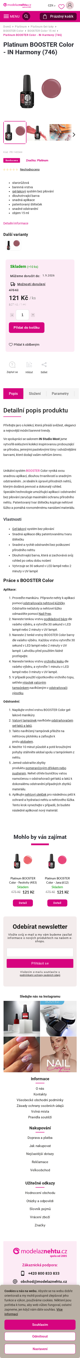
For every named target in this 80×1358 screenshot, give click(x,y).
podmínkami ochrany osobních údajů (40, 975)
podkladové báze (55, 619)
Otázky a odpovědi (40, 1201)
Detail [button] (23, 903)
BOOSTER (33, 470)
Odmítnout (40, 1336)
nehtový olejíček (35, 794)
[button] (23, 898)
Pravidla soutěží (40, 1117)
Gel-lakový (19, 529)
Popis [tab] (13, 394)
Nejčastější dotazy (40, 1154)
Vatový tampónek (24, 720)
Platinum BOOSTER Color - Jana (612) (22, 880)
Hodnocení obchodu (40, 1193)
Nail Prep (45, 614)
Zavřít (59, 380)
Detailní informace (15, 223)
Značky (40, 1225)
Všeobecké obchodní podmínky (40, 1100)
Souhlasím (40, 1325)
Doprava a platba (40, 1138)
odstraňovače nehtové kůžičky (44, 603)
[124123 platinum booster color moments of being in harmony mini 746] (13, 245)
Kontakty (40, 1094)
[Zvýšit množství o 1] (33, 315)
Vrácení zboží (40, 1217)
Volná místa (40, 1112)
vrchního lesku (54, 661)
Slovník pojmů (40, 1209)
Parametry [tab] (60, 394)
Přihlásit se (40, 963)
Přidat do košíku (27, 327)
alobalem (26, 741)
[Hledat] (26, 16)
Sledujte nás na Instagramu (40, 996)
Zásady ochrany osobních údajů (40, 1106)
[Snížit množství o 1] (12, 315)
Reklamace (40, 1162)
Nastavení (40, 1349)
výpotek (27, 682)
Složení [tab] (35, 394)
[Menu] (6, 16)
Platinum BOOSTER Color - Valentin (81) (57, 880)
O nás (40, 1089)
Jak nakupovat (40, 1146)
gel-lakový (19, 191)
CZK (51, 5)
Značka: (37, 160)
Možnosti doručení (31, 284)
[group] (23, 881)
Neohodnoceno (30, 169)
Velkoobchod (40, 1170)
